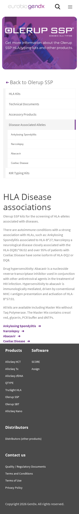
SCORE (36, 362)
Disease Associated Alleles (27, 125)
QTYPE (9, 383)
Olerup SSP (12, 397)
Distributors (16, 427)
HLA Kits (14, 94)
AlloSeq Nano (13, 411)
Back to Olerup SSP (31, 82)
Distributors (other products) (23, 439)
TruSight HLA (13, 390)
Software (40, 350)
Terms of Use (13, 480)
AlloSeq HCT (13, 362)
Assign (36, 369)
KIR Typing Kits (19, 173)
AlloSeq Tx (11, 369)
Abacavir (16, 153)
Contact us (15, 454)
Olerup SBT (12, 404)
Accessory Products (22, 114)
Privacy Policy (14, 488)
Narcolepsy (17, 144)
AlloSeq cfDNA (14, 376)
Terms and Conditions (19, 473)
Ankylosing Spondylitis (23, 134)
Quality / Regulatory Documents (25, 466)
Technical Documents (24, 104)
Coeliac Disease (19, 163)
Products (13, 350)
